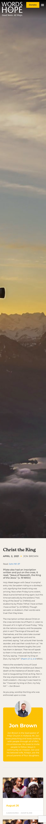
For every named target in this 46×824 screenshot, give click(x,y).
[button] (42, 5)
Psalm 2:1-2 (26, 659)
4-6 (34, 659)
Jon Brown (23, 725)
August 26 (12, 805)
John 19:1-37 (14, 564)
